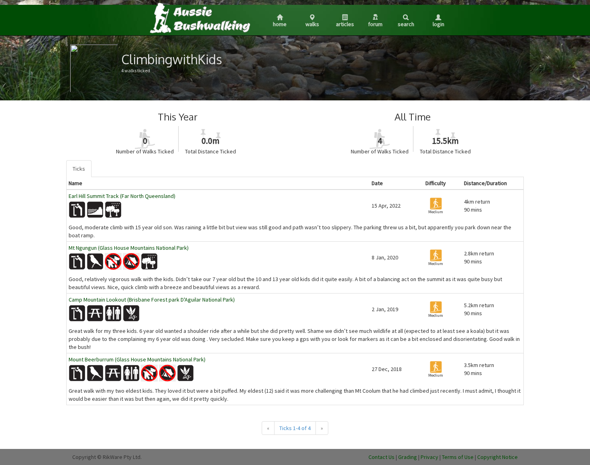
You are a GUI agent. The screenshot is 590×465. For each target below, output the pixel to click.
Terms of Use (458, 457)
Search (406, 24)
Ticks (79, 168)
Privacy (429, 457)
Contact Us (381, 457)
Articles (345, 24)
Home (280, 24)
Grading (407, 457)
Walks (312, 24)
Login (438, 24)
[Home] (199, 17)
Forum (375, 24)
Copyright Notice (497, 457)
